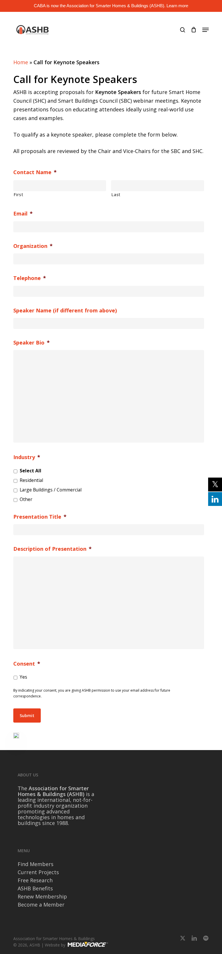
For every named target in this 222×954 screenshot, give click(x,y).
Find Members (35, 864)
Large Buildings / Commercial (51, 490)
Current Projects (38, 872)
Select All (30, 470)
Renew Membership (42, 896)
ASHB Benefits (35, 888)
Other (26, 499)
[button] (205, 30)
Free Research (35, 880)
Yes (23, 677)
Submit (27, 715)
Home (20, 62)
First (18, 194)
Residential (31, 480)
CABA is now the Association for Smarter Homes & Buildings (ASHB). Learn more (111, 5)
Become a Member (41, 904)
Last (116, 194)
